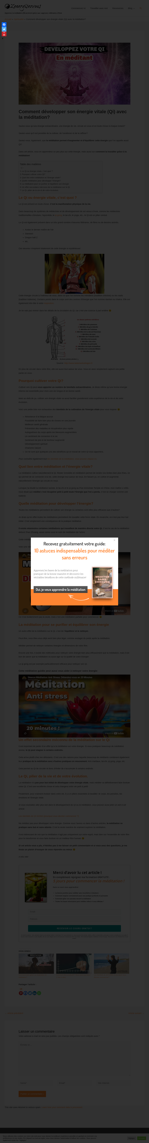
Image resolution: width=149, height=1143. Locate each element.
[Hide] (3, 38)
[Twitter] (4, 29)
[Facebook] (4, 24)
